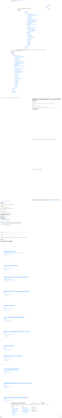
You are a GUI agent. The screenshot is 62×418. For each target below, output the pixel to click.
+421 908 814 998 (34, 407)
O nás (13, 407)
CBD (28, 33)
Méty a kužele (30, 16)
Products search (20, 8)
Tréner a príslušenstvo (30, 22)
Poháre (16, 86)
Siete (16, 67)
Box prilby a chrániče (31, 31)
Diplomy (29, 40)
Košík (48, 8)
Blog (25, 47)
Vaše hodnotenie (3, 224)
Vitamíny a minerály (30, 36)
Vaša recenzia (3, 232)
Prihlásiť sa (46, 7)
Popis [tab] (2, 201)
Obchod (26, 13)
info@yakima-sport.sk (20, 0)
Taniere (29, 45)
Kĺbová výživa (30, 35)
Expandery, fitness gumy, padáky (19, 61)
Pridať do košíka (6, 270)
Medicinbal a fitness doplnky (32, 21)
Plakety (16, 85)
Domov (26, 11)
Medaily (29, 42)
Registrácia (46, 6)
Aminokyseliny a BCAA (31, 37)
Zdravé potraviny (17, 80)
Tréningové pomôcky (17, 55)
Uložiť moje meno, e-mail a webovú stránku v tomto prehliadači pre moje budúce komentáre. (14, 237)
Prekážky (29, 17)
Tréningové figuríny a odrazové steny (20, 56)
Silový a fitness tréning (30, 19)
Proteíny (29, 34)
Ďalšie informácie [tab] (6, 201)
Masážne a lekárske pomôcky (19, 62)
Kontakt (26, 48)
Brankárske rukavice (29, 23)
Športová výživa (16, 74)
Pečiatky (29, 43)
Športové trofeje (29, 39)
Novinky (26, 12)
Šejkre (16, 79)
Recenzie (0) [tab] (10, 201)
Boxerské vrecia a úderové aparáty (33, 30)
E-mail (2, 235)
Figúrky (29, 41)
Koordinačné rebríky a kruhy (32, 15)
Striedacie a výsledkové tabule (19, 68)
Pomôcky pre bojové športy (30, 28)
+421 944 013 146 (13, 1)
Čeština (50, 5)
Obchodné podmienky (16, 408)
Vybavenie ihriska (30, 27)
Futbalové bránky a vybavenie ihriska (32, 24)
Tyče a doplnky (30, 18)
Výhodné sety (27, 46)
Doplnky (16, 73)
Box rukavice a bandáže (31, 29)
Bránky (29, 25)
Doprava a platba (15, 409)
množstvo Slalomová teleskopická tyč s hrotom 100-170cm (40, 107)
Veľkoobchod (14, 411)
